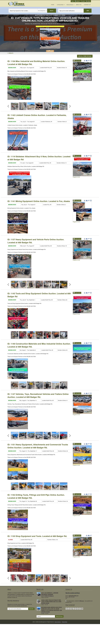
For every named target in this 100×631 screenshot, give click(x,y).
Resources (70, 4)
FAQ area (82, 601)
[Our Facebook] (69, 609)
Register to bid (76, 82)
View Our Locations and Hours (73, 593)
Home (52, 4)
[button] (47, 50)
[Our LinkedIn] (78, 609)
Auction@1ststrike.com (73, 595)
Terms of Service (58, 621)
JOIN (87, 10)
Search (51, 10)
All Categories (41, 10)
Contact (78, 1)
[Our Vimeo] (80, 609)
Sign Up (88, 1)
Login (83, 1)
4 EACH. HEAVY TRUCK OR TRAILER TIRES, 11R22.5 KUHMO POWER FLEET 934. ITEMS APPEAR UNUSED (51, 601)
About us (78, 4)
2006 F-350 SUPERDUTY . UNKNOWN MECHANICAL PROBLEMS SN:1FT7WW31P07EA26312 (49, 594)
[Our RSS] (66, 609)
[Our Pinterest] (75, 609)
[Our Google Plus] (73, 609)
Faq (73, 1)
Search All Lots (59, 616)
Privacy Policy (64, 621)
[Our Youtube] (82, 609)
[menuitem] (53, 4)
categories (60, 4)
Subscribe (31, 608)
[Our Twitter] (71, 609)
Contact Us (87, 4)
